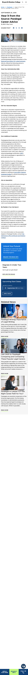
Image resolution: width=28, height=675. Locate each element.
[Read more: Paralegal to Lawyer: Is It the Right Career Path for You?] (14, 383)
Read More (4, 336)
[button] (23, 666)
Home (2, 7)
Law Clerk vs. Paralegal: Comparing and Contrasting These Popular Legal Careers (13, 356)
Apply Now (7, 293)
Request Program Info (10, 257)
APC (21, 153)
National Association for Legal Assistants (13, 61)
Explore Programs (9, 274)
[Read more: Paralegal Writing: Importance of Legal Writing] (14, 311)
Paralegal (9, 7)
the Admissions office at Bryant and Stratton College (13, 235)
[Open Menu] (26, 2)
